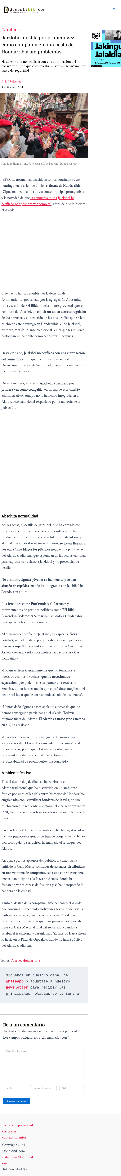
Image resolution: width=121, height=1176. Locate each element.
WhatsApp (15, 981)
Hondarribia (31, 960)
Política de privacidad (17, 1125)
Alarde (16, 960)
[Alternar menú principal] (114, 9)
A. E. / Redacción (11, 82)
